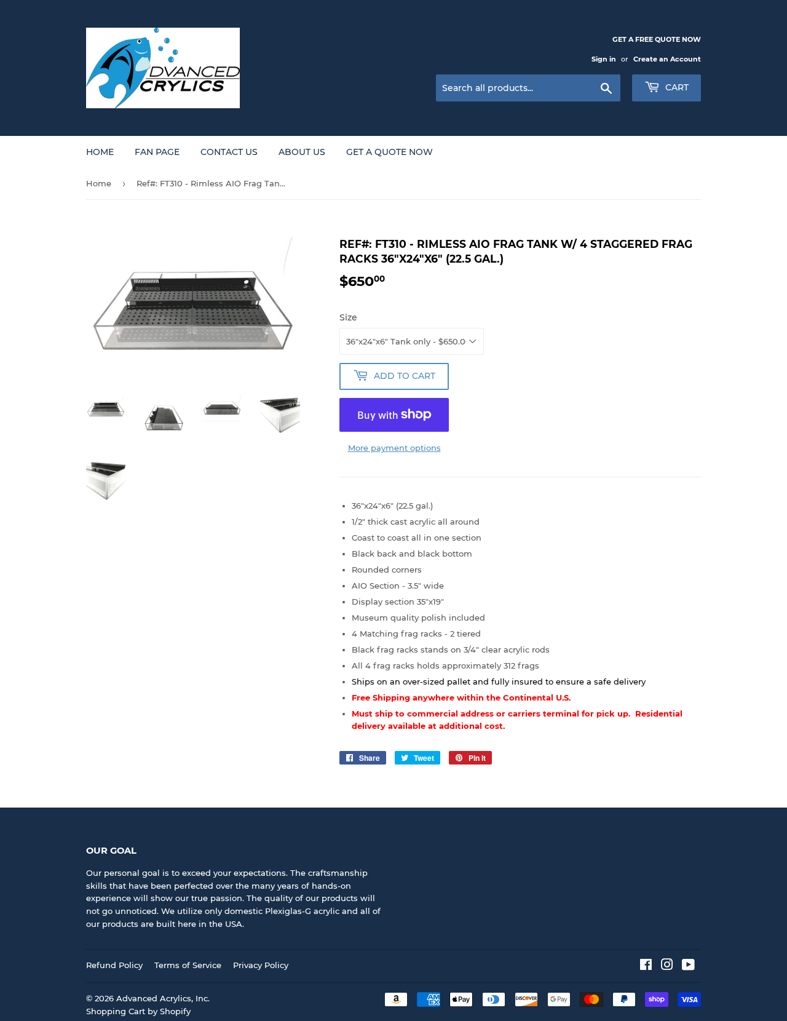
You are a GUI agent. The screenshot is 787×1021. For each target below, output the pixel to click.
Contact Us (229, 151)
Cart (676, 87)
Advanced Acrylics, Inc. (163, 998)
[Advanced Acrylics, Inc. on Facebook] (645, 966)
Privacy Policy (260, 965)
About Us (302, 151)
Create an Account (667, 59)
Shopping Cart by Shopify (138, 1011)
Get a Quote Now (389, 151)
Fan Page (157, 151)
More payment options (394, 448)
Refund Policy (114, 965)
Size (348, 317)
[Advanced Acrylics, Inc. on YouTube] (688, 966)
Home (100, 151)
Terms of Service (187, 965)
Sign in (603, 59)
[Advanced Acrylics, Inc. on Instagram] (667, 966)
